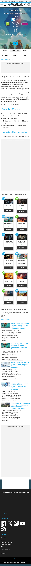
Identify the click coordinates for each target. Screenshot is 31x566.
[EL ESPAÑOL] (29, 4)
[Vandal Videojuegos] (15, 4)
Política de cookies (5, 549)
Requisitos (15, 50)
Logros (15, 43)
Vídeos (15, 55)
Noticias (25, 50)
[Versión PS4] (17, 19)
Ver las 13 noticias (5, 319)
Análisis (15, 53)
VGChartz (3, 553)
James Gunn (21, 1)
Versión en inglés (15, 558)
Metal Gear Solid (6, 1)
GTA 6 (26, 1)
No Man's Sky (15, 10)
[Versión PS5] (13, 27)
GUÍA (25, 53)
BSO (25, 55)
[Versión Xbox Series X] (17, 23)
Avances (5, 53)
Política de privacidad (6, 544)
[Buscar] (25, 5)
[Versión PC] (13, 19)
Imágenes (5, 55)
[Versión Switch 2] (15, 30)
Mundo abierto (14, 13)
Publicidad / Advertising (6, 542)
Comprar (25, 23)
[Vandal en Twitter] (10, 523)
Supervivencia (23, 13)
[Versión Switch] (17, 27)
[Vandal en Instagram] (16, 523)
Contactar (3, 540)
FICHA (5, 50)
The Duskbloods (14, 1)
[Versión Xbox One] (13, 23)
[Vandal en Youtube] (22, 523)
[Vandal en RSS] (3, 528)
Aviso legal (3, 546)
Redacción (3, 537)
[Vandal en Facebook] (3, 523)
